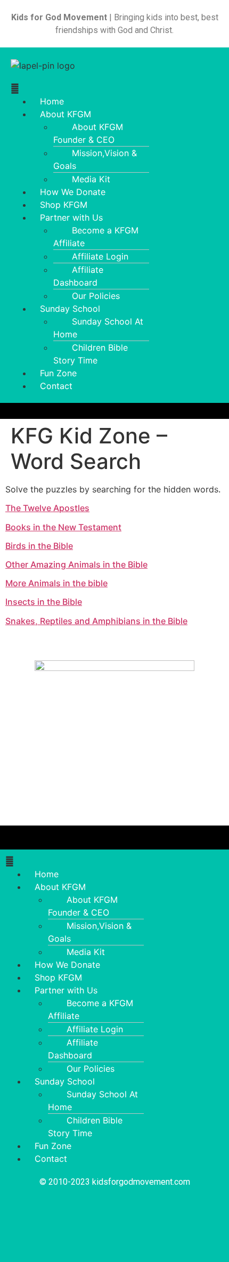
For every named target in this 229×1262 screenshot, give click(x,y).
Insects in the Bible (43, 601)
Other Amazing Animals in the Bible (76, 564)
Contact (56, 386)
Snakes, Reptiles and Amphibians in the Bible (96, 621)
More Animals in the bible (56, 583)
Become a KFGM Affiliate (95, 236)
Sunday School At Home (98, 327)
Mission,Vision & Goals (95, 159)
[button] (114, 88)
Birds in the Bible (39, 545)
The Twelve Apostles (47, 508)
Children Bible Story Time (90, 354)
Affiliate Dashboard (78, 276)
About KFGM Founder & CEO (88, 133)
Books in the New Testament (63, 527)
